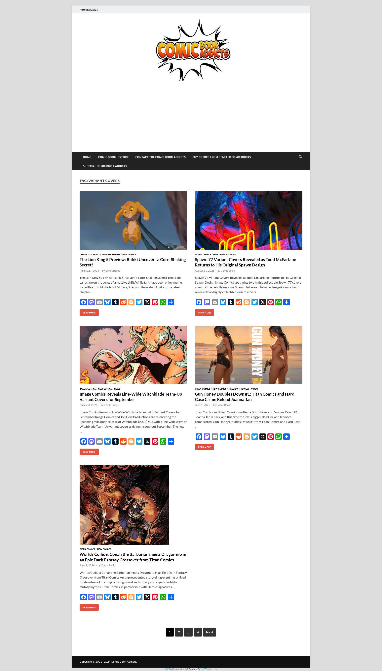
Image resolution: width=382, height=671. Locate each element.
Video (254, 388)
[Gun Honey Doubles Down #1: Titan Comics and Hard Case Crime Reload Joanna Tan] (248, 356)
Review (245, 388)
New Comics (129, 254)
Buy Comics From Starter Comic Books (221, 157)
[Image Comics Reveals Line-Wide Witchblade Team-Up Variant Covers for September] (133, 356)
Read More (88, 311)
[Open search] (300, 156)
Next (209, 632)
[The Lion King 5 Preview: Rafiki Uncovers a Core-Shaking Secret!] (133, 221)
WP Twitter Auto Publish (176, 669)
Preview (233, 388)
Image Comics (203, 254)
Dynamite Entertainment (105, 254)
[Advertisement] (191, 122)
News (232, 254)
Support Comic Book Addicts (105, 166)
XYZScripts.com (209, 669)
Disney (83, 254)
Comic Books (112, 270)
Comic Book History (113, 157)
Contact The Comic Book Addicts (160, 157)
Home (87, 157)
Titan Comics (202, 388)
